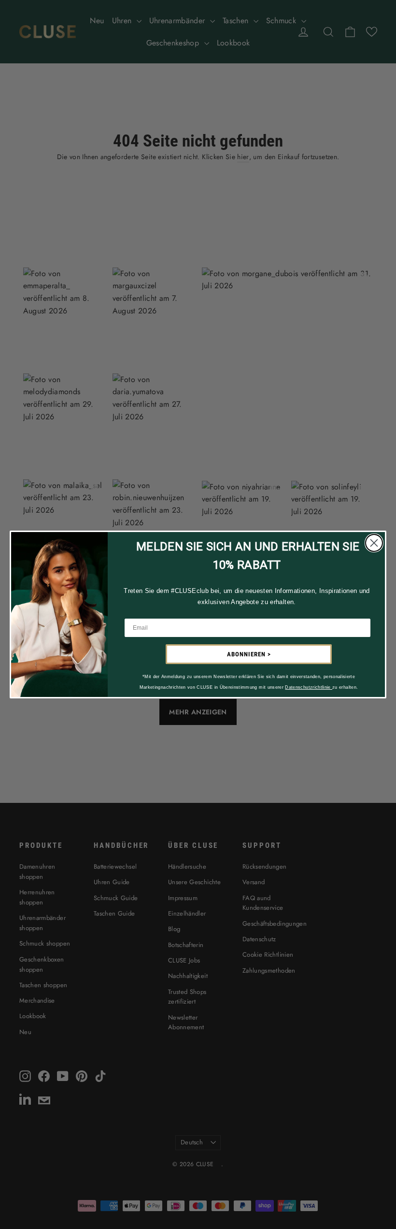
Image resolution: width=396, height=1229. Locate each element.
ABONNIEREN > (249, 654)
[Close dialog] (374, 542)
